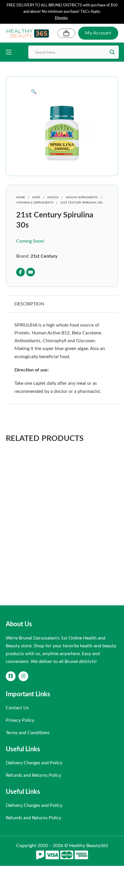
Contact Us (17, 708)
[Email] (30, 272)
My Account (98, 33)
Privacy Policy (20, 720)
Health (53, 197)
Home (20, 197)
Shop (36, 197)
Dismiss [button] (61, 18)
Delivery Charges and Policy (34, 763)
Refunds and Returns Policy (33, 775)
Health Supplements (82, 197)
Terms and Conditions (28, 732)
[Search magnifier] (112, 52)
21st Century (44, 256)
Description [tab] (29, 304)
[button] (62, 92)
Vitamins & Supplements (34, 202)
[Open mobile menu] (9, 52)
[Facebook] (20, 272)
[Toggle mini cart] (66, 33)
